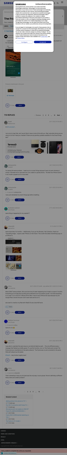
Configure (24, 42)
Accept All (43, 42)
